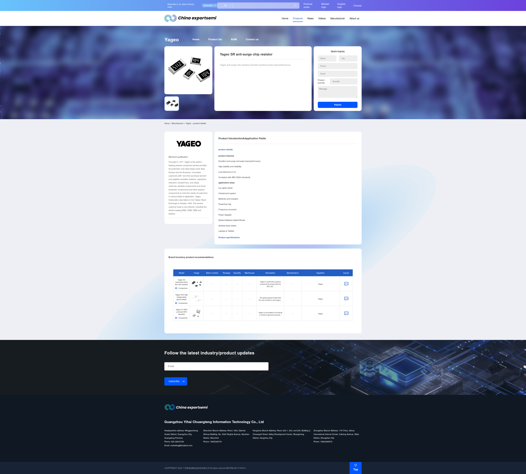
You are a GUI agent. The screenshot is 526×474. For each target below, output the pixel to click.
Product (215, 39)
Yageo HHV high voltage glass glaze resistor (181, 296)
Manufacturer (337, 18)
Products (298, 18)
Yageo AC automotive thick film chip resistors (181, 282)
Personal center (308, 5)
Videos (322, 18)
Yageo (188, 123)
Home (285, 18)
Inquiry (337, 105)
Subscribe (208, 5)
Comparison (183, 288)
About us (354, 18)
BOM (234, 39)
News (310, 18)
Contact (252, 39)
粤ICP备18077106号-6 (236, 468)
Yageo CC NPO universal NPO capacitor (181, 311)
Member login (325, 5)
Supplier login (341, 5)
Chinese (357, 5)
